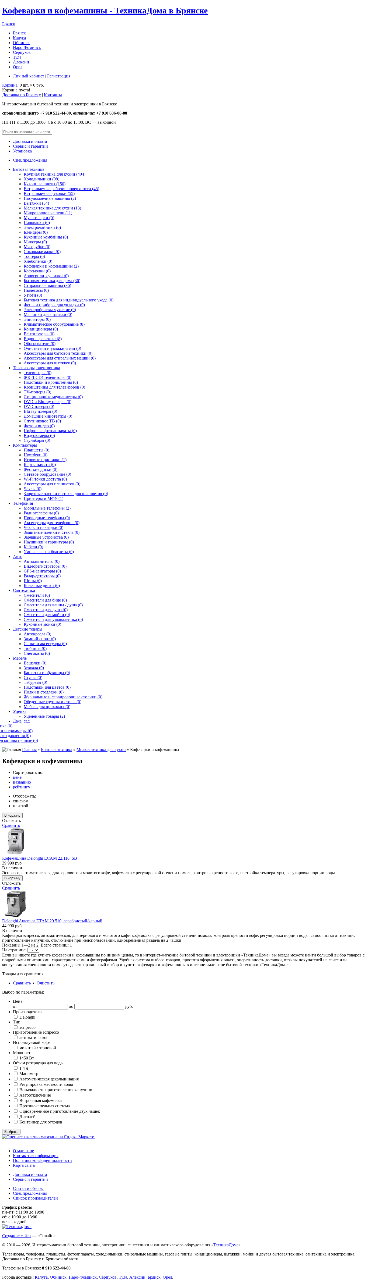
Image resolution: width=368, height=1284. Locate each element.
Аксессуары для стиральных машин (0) (60, 358)
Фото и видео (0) (39, 426)
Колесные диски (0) (42, 585)
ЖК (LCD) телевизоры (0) (47, 377)
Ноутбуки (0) (35, 455)
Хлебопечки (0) (38, 261)
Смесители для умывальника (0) (53, 619)
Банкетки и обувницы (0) (47, 672)
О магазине (23, 1150)
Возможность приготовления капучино (55, 1089)
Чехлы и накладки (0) (43, 527)
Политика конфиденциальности (42, 1160)
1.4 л (23, 1068)
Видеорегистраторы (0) (45, 566)
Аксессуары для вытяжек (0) (50, 363)
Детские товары (27, 629)
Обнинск (21, 42)
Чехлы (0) (32, 488)
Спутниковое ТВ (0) (42, 421)
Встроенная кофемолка (40, 1100)
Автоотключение (34, 1095)
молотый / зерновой (37, 1047)
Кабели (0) (33, 547)
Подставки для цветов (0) (47, 687)
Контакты (53, 95)
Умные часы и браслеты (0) (49, 551)
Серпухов (22, 52)
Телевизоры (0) (37, 372)
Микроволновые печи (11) (48, 213)
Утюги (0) (33, 295)
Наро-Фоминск (27, 47)
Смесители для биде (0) (45, 600)
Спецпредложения (30, 160)
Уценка (19, 711)
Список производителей (35, 1198)
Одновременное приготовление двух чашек (59, 1111)
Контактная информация (35, 1155)
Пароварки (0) (37, 222)
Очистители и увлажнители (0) (52, 348)
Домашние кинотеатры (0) (48, 416)
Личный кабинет (28, 76)
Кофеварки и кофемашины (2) (51, 266)
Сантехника (24, 590)
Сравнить (11, 825)
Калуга (19, 37)
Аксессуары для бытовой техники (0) (58, 353)
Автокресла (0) (37, 634)
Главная (29, 749)
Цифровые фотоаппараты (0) (50, 430)
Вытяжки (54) (36, 203)
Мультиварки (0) (39, 217)
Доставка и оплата (30, 141)
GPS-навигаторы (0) (42, 571)
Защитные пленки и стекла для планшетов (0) (66, 493)
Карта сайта (24, 1165)
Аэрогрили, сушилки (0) (46, 275)
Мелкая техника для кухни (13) (52, 208)
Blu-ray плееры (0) (40, 411)
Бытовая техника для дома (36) (52, 280)
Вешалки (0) (35, 663)
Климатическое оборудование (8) (54, 324)
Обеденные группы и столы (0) (52, 701)
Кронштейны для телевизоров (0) (54, 387)
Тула (17, 57)
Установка (22, 151)
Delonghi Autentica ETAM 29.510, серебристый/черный (52, 921)
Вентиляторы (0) (39, 334)
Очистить (45, 983)
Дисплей (27, 1116)
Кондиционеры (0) (41, 329)
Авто (17, 556)
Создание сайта (16, 1235)
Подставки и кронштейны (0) (51, 382)
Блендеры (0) (36, 232)
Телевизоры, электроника (36, 367)
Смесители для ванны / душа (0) (53, 605)
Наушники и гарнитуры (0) (49, 542)
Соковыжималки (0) (42, 251)
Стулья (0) (33, 677)
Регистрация (58, 76)
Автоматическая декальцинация (48, 1079)
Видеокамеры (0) (39, 435)
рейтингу (21, 787)
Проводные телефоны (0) (47, 517)
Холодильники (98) (41, 179)
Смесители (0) (37, 595)
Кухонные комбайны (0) (46, 237)
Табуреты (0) (35, 682)
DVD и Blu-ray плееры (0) (47, 401)
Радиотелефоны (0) (41, 513)
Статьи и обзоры (28, 1188)
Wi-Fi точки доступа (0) (45, 479)
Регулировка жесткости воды (45, 1084)
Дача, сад (21, 721)
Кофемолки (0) (37, 271)
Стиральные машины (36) (47, 285)
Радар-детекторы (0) (42, 576)
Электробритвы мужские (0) (50, 309)
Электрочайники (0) (42, 227)
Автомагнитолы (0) (42, 561)
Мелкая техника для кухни (101, 749)
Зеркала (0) (34, 668)
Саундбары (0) (37, 440)
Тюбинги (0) (35, 648)
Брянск (8, 24)
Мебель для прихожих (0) (47, 706)
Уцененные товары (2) (44, 716)
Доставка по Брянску (21, 95)
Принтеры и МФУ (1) (43, 498)
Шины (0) (33, 580)
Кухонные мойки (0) (42, 624)
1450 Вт (26, 1058)
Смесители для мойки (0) (47, 614)
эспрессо (27, 1027)
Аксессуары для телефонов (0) (51, 522)
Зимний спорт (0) (40, 638)
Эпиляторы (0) (37, 319)
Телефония (23, 503)
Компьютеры (25, 445)
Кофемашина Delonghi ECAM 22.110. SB (39, 858)
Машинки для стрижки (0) (48, 314)
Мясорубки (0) (37, 246)
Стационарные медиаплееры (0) (53, 396)
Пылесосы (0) (36, 290)
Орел (17, 67)
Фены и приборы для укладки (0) (54, 305)
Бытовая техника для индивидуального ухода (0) (68, 300)
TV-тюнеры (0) (37, 392)
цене (17, 777)
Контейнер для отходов (40, 1122)
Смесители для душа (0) (46, 609)
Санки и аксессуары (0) (45, 643)
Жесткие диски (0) (40, 469)
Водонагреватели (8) (43, 338)
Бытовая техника (28, 169)
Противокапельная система (44, 1106)
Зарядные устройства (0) (46, 537)
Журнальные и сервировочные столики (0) (63, 697)
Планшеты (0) (36, 450)
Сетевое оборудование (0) (47, 474)
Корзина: (10, 85)
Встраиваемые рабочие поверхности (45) (61, 188)
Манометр (28, 1073)
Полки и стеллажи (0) (44, 692)
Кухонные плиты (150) (44, 184)
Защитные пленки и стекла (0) (51, 532)
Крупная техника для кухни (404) (54, 174)
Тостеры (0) (34, 256)
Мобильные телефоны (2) (47, 508)
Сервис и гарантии (30, 146)
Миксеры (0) (35, 242)
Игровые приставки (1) (45, 459)
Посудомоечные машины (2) (50, 198)
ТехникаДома (225, 1245)
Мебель (20, 658)
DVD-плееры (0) (39, 406)
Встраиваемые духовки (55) (49, 193)
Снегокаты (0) (37, 653)
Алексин (21, 62)
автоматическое (33, 1037)
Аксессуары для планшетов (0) (52, 484)
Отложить (11, 820)
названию (22, 782)
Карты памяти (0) (40, 464)
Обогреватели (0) (39, 343)
